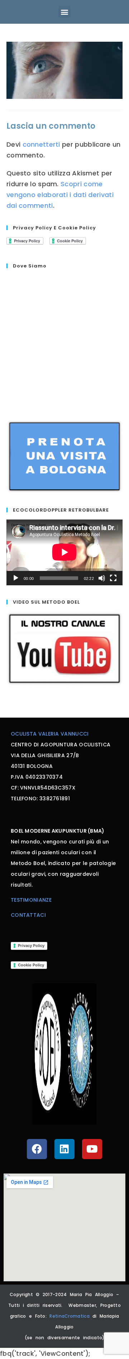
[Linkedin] (64, 1149)
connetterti (41, 144)
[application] (64, 552)
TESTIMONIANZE (31, 899)
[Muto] (101, 578)
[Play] (15, 578)
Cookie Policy (31, 964)
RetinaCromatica (70, 1316)
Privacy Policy (31, 945)
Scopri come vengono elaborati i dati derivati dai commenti (60, 194)
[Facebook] (37, 1149)
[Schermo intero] (113, 578)
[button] (64, 12)
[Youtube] (92, 1149)
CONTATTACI (28, 915)
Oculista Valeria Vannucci (50, 733)
